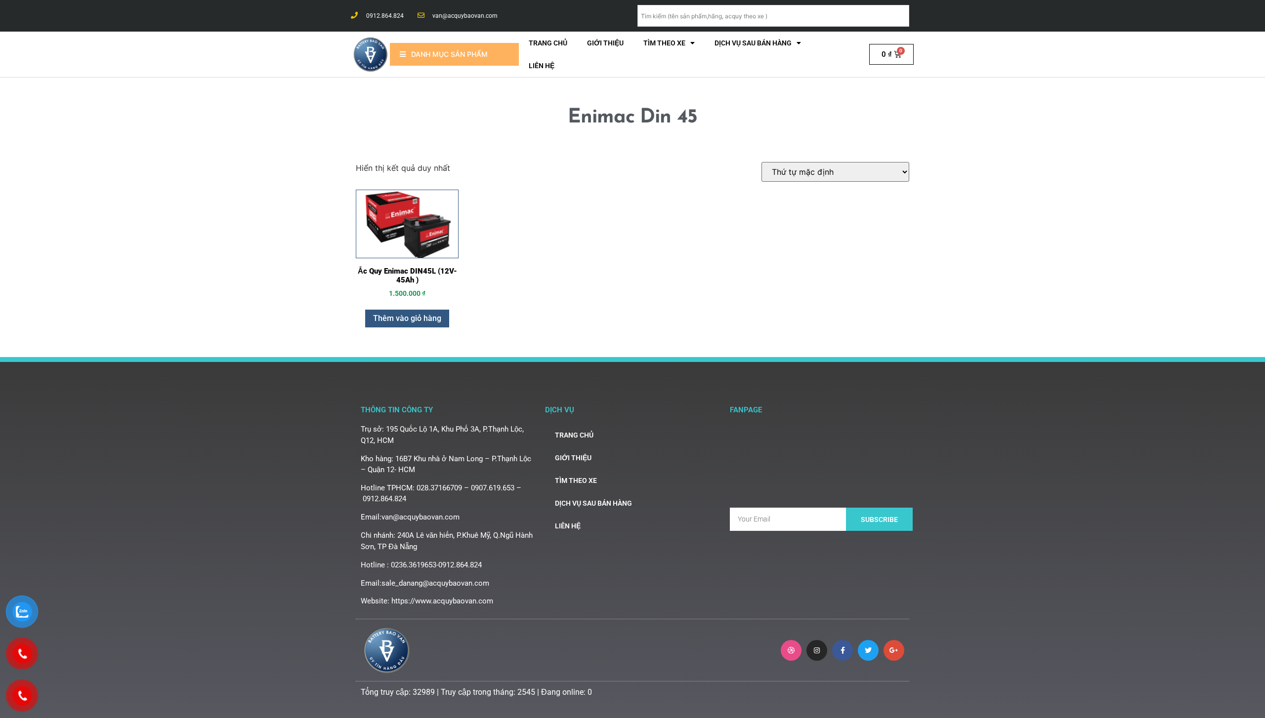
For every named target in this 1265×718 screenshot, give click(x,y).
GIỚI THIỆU (605, 43)
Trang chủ (548, 43)
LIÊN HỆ (541, 66)
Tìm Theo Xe (664, 43)
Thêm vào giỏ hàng (407, 318)
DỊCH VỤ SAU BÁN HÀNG (753, 43)
